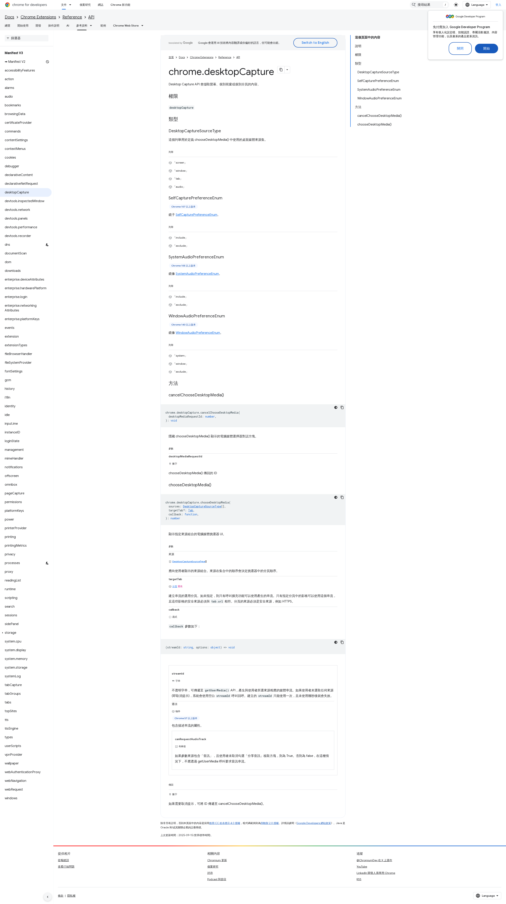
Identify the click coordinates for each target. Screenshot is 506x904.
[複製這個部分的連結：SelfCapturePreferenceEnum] (226, 198)
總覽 (7, 25)
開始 (486, 48)
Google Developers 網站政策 (314, 823)
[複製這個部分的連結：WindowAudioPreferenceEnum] (229, 316)
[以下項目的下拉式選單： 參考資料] (92, 25)
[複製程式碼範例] (342, 407)
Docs (9, 17)
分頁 (174, 586)
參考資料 (81, 25)
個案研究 (85, 5)
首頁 (171, 57)
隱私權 (71, 895)
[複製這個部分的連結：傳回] (177, 784)
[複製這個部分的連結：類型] (182, 119)
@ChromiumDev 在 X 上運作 (374, 860)
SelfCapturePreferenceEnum (196, 215)
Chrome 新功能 (120, 5)
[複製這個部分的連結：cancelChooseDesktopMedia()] (228, 395)
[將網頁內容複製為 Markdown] (281, 69)
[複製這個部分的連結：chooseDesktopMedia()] (215, 485)
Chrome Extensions (38, 17)
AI (67, 25)
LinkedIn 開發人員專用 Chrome (376, 873)
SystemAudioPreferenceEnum (197, 274)
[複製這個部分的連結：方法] (182, 383)
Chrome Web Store (126, 25)
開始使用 (22, 25)
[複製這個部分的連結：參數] (177, 447)
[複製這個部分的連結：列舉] (177, 151)
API (91, 17)
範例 (103, 25)
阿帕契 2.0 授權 (270, 823)
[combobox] (429, 4)
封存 (210, 873)
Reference (72, 17)
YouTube (362, 866)
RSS (359, 879)
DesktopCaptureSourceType (188, 561)
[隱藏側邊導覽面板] (48, 897)
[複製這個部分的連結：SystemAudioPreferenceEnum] (228, 257)
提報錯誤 (63, 860)
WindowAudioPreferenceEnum (198, 333)
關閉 (460, 48)
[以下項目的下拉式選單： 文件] (71, 4)
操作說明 (53, 25)
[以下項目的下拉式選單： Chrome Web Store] (143, 25)
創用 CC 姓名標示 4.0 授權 (224, 823)
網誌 (100, 5)
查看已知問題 (66, 866)
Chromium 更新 (217, 860)
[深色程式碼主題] (336, 407)
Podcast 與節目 (216, 879)
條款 (60, 895)
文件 (64, 5)
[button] (26, 632)
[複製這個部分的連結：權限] (182, 96)
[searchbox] (26, 38)
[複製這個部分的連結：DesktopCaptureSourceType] (225, 131)
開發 (38, 25)
